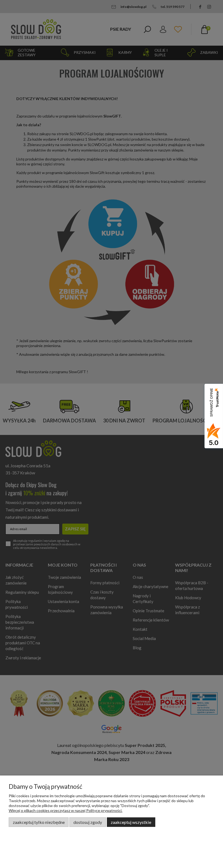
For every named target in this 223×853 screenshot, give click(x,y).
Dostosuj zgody (87, 822)
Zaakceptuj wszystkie (131, 822)
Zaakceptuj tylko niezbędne (39, 822)
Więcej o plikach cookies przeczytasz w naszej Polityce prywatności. (65, 810)
